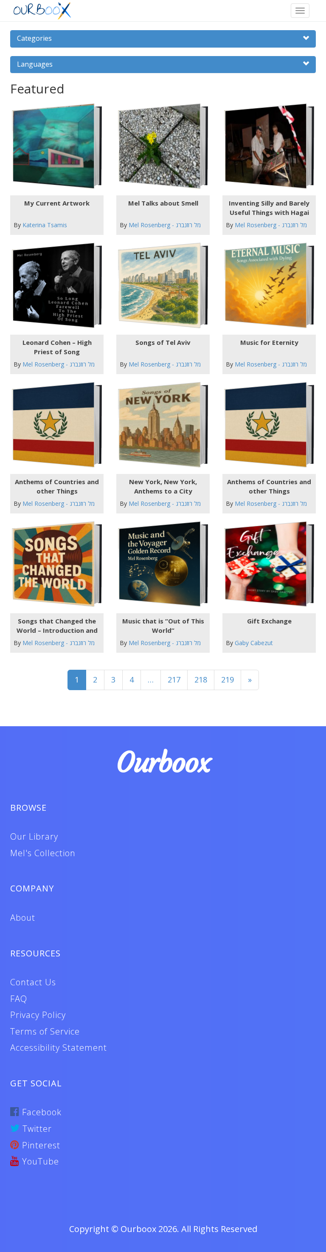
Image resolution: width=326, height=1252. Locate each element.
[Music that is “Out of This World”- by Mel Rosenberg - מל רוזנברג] (159, 564)
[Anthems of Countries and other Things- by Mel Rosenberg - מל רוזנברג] (53, 425)
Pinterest (40, 1145)
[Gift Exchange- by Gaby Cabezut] (265, 564)
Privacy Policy (38, 1015)
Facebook (41, 1112)
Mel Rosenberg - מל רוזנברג (165, 225)
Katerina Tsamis (44, 225)
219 (227, 679)
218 (200, 679)
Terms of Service (45, 1031)
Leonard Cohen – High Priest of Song (57, 346)
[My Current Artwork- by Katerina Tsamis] (53, 146)
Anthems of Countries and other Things (57, 486)
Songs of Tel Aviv (163, 342)
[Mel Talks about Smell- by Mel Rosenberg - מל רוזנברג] (159, 146)
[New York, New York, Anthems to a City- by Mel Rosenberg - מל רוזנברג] (159, 425)
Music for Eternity (269, 342)
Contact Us (33, 982)
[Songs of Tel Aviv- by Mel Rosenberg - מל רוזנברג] (159, 285)
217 (174, 679)
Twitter (36, 1128)
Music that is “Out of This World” (163, 625)
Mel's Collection (43, 853)
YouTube (39, 1161)
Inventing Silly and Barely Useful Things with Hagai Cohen (269, 208)
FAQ (18, 998)
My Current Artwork (57, 203)
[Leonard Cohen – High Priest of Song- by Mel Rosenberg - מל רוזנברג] (53, 285)
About (22, 917)
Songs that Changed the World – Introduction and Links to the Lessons (57, 625)
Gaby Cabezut (254, 643)
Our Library (34, 836)
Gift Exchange (269, 621)
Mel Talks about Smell (163, 203)
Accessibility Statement (58, 1047)
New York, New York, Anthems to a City (163, 486)
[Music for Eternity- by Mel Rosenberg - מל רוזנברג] (265, 285)
